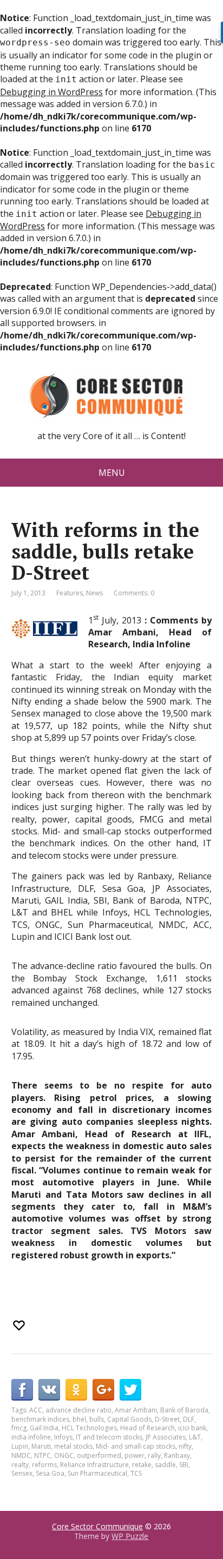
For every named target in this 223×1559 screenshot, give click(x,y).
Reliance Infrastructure (94, 1464)
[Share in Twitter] (130, 1390)
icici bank (192, 1427)
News (94, 593)
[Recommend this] (20, 1325)
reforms (44, 1464)
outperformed (99, 1455)
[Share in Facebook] (22, 1390)
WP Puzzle (130, 1536)
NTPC (42, 1455)
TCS (136, 1473)
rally (154, 1455)
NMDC (21, 1455)
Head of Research (147, 1427)
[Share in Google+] (103, 1390)
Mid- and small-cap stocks (135, 1446)
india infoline (31, 1437)
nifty (185, 1446)
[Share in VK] (49, 1390)
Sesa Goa (50, 1473)
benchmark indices (40, 1419)
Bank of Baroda (184, 1410)
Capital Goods (129, 1419)
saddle (165, 1464)
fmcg (19, 1427)
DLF (188, 1419)
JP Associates (166, 1437)
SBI (183, 1464)
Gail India (44, 1427)
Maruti (41, 1446)
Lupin (19, 1446)
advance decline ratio (78, 1410)
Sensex (21, 1473)
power (134, 1455)
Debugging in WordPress (51, 92)
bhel (79, 1419)
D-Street (167, 1419)
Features (69, 593)
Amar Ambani (136, 1410)
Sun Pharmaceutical (97, 1473)
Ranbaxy (177, 1455)
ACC (35, 1410)
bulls (96, 1419)
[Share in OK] (76, 1390)
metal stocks (73, 1446)
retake (142, 1464)
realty (20, 1464)
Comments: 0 (134, 593)
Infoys (63, 1437)
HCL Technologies (89, 1427)
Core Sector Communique (97, 1526)
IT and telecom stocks (109, 1437)
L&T (195, 1437)
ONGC (64, 1455)
